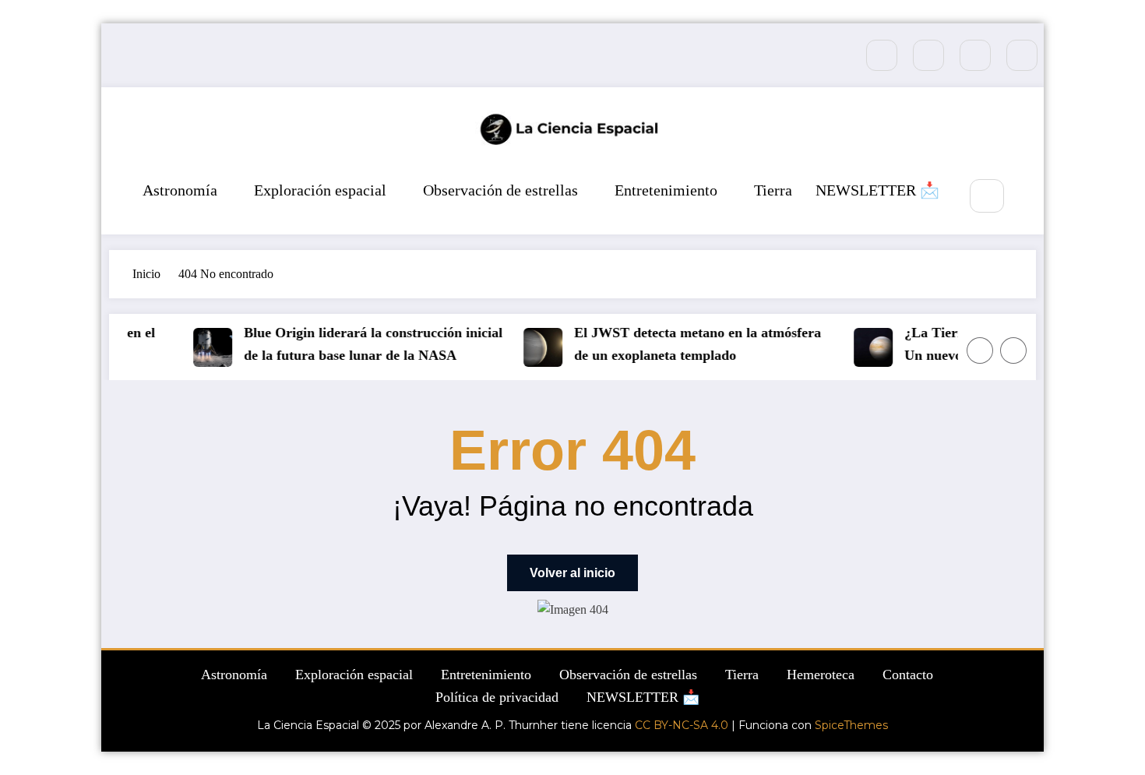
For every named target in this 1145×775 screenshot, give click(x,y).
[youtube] (1022, 55)
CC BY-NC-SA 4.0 (681, 725)
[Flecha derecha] (1013, 350)
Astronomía (180, 190)
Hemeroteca (820, 674)
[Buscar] (986, 196)
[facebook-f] (881, 55)
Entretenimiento (666, 190)
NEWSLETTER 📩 (877, 190)
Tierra (773, 190)
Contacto (908, 674)
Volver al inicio (572, 572)
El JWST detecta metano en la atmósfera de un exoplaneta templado (692, 344)
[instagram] (975, 55)
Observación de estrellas (500, 190)
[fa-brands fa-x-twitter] (928, 55)
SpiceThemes (851, 725)
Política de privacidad (496, 697)
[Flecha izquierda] (979, 350)
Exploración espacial (320, 190)
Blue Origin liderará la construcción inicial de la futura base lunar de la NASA (368, 344)
